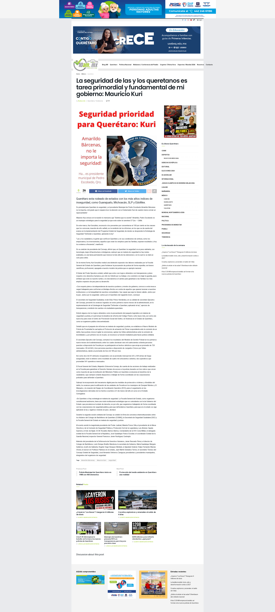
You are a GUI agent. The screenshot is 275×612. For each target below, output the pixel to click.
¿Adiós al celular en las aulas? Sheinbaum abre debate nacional (184, 595)
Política (165, 221)
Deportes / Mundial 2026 (186, 65)
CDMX (164, 151)
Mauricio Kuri (101, 460)
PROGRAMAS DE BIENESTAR (172, 225)
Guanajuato (168, 202)
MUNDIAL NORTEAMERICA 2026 (173, 212)
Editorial (165, 167)
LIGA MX (165, 187)
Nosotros (200, 65)
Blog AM (105, 65)
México (84, 74)
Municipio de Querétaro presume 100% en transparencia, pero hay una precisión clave (115, 540)
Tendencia (99, 101)
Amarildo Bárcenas (88, 460)
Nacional (165, 216)
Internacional (168, 179)
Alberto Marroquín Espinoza (87, 517)
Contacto (209, 65)
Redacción (81, 101)
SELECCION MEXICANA (171, 158)
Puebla (164, 229)
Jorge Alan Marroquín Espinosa (88, 544)
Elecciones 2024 (168, 171)
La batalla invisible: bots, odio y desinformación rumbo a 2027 (181, 583)
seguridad (112, 460)
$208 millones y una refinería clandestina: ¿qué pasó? (143, 538)
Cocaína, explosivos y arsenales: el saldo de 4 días (137, 513)
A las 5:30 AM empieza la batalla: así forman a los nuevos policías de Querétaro (88, 539)
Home (78, 74)
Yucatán (167, 208)
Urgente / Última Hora (168, 65)
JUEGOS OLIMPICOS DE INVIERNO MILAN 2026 (178, 183)
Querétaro (113, 65)
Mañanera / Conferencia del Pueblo (145, 65)
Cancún (80, 507)
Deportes (166, 155)
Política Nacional (125, 65)
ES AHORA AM (167, 175)
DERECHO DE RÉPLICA (169, 163)
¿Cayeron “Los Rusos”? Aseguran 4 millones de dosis (95, 513)
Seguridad (166, 233)
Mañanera (166, 191)
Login (200, 20)
